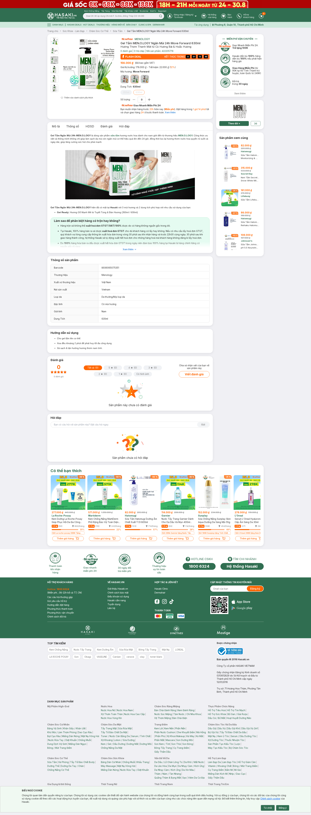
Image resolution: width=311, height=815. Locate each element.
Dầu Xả (221, 728)
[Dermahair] (132, 630)
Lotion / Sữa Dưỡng (124, 740)
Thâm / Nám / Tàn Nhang (167, 773)
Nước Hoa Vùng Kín (111, 718)
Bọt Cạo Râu (53, 736)
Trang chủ (52, 31)
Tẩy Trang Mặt (109, 728)
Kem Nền (169, 728)
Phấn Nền (180, 728)
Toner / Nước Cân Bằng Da (115, 736)
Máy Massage (108, 766)
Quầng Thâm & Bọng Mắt (167, 777)
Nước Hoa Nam (125, 710)
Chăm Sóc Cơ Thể (98, 31)
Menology (142, 39)
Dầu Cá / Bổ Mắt (216, 718)
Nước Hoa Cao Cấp (134, 714)
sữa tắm (114, 135)
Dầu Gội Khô (233, 728)
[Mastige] (223, 630)
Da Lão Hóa (160, 766)
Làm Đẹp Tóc (229, 762)
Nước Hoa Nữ (108, 710)
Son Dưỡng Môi (184, 740)
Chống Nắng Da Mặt (111, 747)
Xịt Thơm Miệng (162, 718)
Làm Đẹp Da (214, 762)
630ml (139, 92)
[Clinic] (87, 630)
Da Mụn (172, 766)
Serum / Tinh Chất (140, 736)
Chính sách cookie (270, 798)
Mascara (170, 740)
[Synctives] (176, 630)
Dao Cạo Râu (85, 732)
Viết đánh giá (194, 374)
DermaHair (159, 24)
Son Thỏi (176, 744)
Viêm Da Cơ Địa (196, 777)
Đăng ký (255, 588)
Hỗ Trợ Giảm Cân (247, 762)
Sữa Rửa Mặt (125, 728)
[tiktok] (171, 601)
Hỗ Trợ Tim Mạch (236, 710)
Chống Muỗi (84, 740)
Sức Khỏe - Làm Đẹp (74, 31)
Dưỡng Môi (145, 744)
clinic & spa (144, 24)
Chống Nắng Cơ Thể (58, 769)
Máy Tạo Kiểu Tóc (218, 747)
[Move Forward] (135, 79)
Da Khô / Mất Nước (194, 762)
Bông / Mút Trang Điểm (59, 747)
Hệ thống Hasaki (242, 566)
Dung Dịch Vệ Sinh (57, 744)
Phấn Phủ (160, 736)
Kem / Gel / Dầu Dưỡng (113, 744)
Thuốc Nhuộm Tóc (234, 740)
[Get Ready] (125, 79)
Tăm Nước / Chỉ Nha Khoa (187, 714)
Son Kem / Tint (162, 744)
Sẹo (184, 777)
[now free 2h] (127, 39)
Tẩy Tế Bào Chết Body (82, 762)
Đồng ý (283, 807)
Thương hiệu (103, 24)
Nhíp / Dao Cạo (237, 773)
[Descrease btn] (134, 100)
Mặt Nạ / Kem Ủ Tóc (218, 736)
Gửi (203, 424)
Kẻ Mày (190, 736)
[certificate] (240, 651)
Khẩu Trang (143, 762)
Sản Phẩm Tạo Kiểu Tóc (221, 744)
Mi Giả (237, 769)
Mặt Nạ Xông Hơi (90, 736)
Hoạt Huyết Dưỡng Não (239, 718)
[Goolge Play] (242, 608)
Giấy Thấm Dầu (162, 751)
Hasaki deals (74, 24)
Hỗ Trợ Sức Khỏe (217, 714)
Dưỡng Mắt (132, 744)
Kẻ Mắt (199, 736)
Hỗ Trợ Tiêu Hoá (217, 710)
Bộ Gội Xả (213, 732)
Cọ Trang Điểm (181, 747)
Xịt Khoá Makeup (176, 736)
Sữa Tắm (117, 31)
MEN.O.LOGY (185, 135)
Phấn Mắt (159, 740)
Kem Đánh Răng (186, 710)
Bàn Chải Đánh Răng (165, 710)
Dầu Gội (212, 728)
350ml (126, 92)
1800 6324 (199, 566)
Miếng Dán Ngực (77, 744)
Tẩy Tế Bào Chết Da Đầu (233, 732)
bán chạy (131, 24)
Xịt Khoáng (107, 740)
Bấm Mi (229, 769)
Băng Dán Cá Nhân (111, 762)
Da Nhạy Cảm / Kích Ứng (191, 766)
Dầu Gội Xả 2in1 (250, 728)
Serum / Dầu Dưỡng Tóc (243, 736)
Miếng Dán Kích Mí (218, 773)
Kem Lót (158, 728)
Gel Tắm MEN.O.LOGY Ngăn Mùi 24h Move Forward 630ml (158, 31)
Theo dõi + (234, 123)
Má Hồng (201, 732)
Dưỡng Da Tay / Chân (72, 766)
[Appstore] (242, 602)
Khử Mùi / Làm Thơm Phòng (61, 732)
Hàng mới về (118, 24)
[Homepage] (61, 16)
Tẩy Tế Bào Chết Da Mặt (114, 732)
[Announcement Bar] (155, 4)
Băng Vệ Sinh (54, 728)
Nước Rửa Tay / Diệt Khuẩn (62, 740)
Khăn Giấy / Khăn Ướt (74, 728)
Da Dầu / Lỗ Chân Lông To (168, 762)
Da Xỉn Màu (188, 769)
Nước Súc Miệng (163, 714)
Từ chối (268, 807)
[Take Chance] (145, 79)
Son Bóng (187, 744)
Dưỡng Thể (53, 766)
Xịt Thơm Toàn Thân (112, 714)
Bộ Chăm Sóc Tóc (238, 747)
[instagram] (164, 601)
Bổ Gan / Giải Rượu (237, 714)
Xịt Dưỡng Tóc (215, 740)
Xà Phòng (63, 762)
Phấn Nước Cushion (164, 732)
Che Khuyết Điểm (186, 732)
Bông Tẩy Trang (163, 747)
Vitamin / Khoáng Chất (219, 766)
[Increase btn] (149, 100)
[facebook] (157, 601)
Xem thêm (170, 112)
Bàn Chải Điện (179, 718)
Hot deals (89, 24)
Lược (237, 744)
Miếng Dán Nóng (71, 736)
